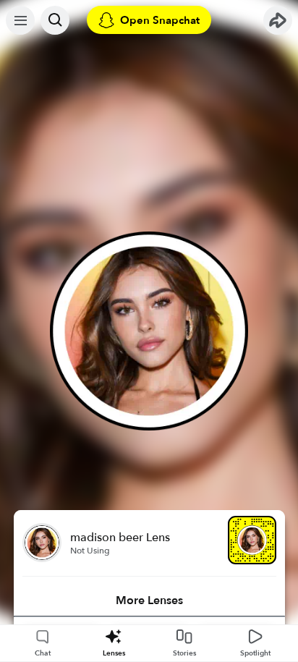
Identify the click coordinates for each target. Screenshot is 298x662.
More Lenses (149, 600)
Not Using (90, 550)
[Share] (277, 20)
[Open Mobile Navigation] (20, 20)
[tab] (149, 600)
